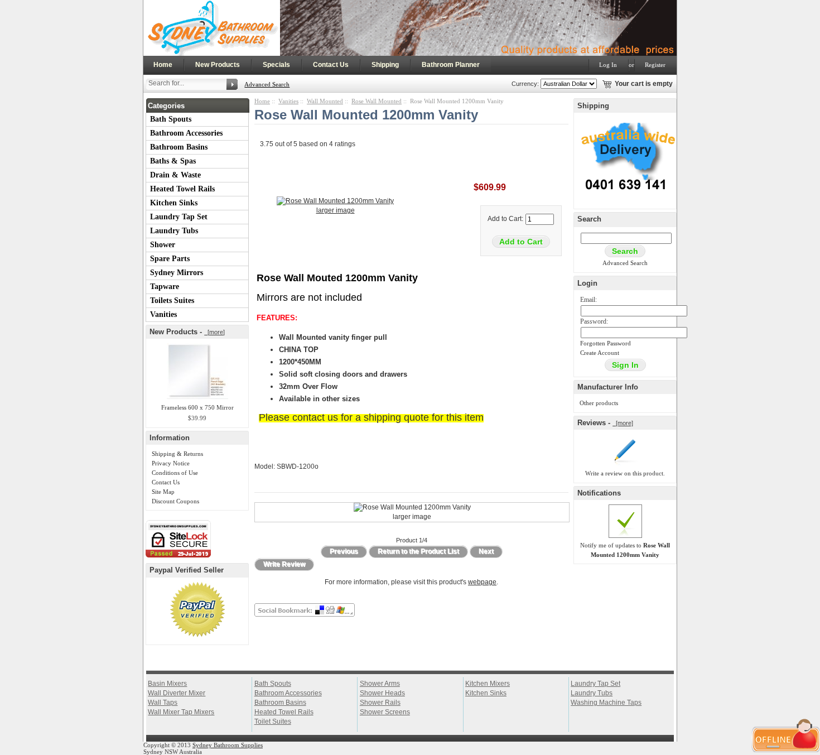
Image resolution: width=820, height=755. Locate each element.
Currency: (523, 83)
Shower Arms (380, 683)
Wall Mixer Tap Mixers (181, 712)
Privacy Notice (171, 463)
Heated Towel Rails (182, 189)
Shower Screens (385, 712)
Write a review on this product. (625, 473)
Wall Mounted (325, 101)
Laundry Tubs (174, 231)
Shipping (385, 65)
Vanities (163, 314)
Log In (608, 64)
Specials (276, 65)
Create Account (599, 352)
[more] (214, 332)
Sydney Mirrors (176, 272)
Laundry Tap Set (179, 217)
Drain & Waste (175, 175)
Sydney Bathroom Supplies (227, 745)
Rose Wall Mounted (376, 101)
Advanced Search (267, 84)
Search (589, 219)
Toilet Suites (272, 721)
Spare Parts (170, 258)
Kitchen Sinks (173, 203)
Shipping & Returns (177, 453)
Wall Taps (162, 702)
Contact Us (331, 65)
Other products (599, 403)
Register (655, 64)
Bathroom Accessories (186, 133)
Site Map (163, 491)
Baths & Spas (173, 161)
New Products (217, 65)
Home (162, 65)
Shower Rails (380, 702)
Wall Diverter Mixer (176, 693)
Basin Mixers (167, 683)
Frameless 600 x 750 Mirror (197, 407)
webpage (482, 582)
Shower (162, 245)
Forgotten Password (605, 343)
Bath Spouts (170, 119)
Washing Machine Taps (606, 702)
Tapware (164, 286)
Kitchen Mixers (487, 683)
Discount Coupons (175, 501)
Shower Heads (382, 693)
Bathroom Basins (179, 147)
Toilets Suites (172, 300)
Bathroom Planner (451, 65)
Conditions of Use (175, 472)
